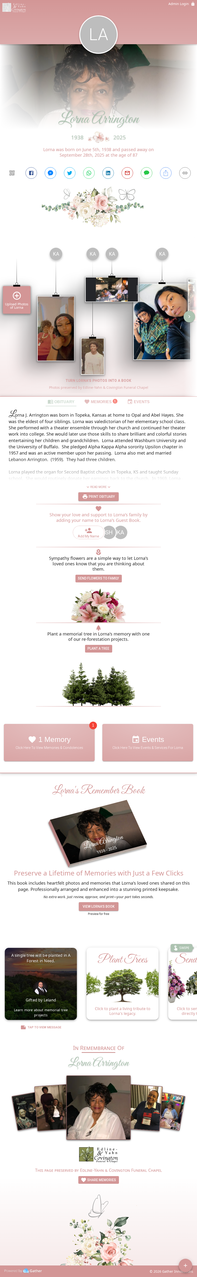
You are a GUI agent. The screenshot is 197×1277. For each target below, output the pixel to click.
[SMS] (146, 173)
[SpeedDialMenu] (185, 1265)
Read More (98, 487)
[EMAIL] (127, 173)
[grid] (98, 320)
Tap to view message (44, 1027)
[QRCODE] (12, 173)
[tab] (61, 401)
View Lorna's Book (99, 906)
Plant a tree (98, 648)
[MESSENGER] (50, 173)
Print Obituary (101, 497)
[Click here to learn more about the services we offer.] (98, 1155)
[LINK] (185, 173)
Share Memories (101, 1180)
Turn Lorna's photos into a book (98, 380)
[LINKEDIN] (108, 173)
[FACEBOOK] (31, 173)
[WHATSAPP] (89, 173)
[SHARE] (166, 173)
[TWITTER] (69, 173)
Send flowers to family (98, 578)
